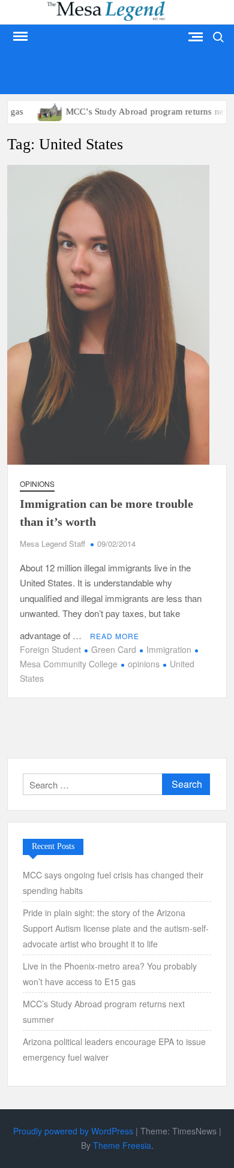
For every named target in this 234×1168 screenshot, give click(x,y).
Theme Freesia (122, 1145)
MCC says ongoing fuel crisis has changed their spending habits (113, 882)
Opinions (37, 483)
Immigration (168, 649)
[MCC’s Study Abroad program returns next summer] (34, 110)
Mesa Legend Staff (52, 543)
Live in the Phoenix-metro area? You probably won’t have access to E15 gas (110, 974)
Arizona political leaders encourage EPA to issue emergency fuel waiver (114, 1049)
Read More (114, 636)
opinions (144, 664)
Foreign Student (50, 649)
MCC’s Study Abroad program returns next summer (104, 1011)
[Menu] (19, 37)
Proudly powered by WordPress (73, 1131)
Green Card (113, 649)
